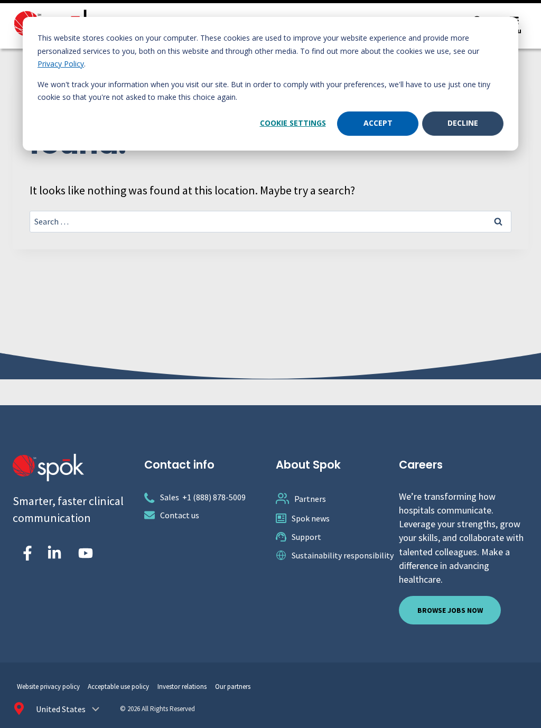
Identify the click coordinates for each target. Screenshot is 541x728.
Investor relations (182, 686)
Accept (378, 123)
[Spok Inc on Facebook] (25, 553)
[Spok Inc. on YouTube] (85, 553)
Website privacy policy (48, 686)
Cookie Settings (293, 123)
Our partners (232, 686)
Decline (462, 123)
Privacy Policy (61, 64)
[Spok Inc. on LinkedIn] (54, 553)
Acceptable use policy (118, 686)
